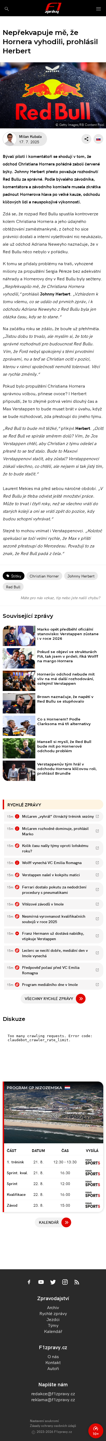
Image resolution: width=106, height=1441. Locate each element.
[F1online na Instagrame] (65, 1282)
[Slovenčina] (98, 139)
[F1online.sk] (53, 8)
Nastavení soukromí (44, 1420)
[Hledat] (6, 8)
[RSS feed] (77, 1282)
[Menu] (98, 9)
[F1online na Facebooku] (29, 1282)
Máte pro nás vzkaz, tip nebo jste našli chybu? (60, 597)
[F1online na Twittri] (53, 1282)
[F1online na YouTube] (41, 1282)
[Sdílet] (86, 139)
